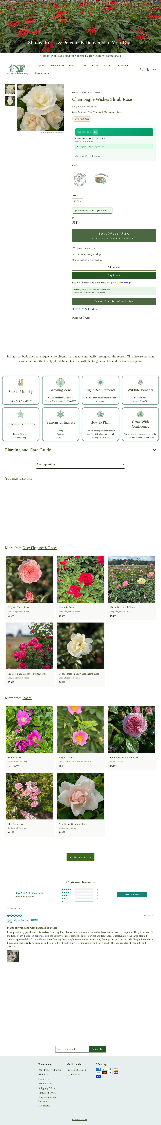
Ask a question (45, 464)
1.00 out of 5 (36, 893)
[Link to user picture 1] (13, 956)
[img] (14, 915)
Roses (95, 65)
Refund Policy (45, 1083)
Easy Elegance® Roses (84, 106)
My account (44, 1105)
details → (129, 301)
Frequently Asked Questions (47, 1099)
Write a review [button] (132, 895)
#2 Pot (77, 201)
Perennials (56, 65)
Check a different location (87, 156)
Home (75, 92)
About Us (43, 1074)
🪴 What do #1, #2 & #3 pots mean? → (92, 210)
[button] (80, 309)
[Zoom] (40, 107)
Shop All (40, 65)
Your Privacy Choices (49, 1070)
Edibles (107, 65)
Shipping (76, 260)
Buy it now (114, 275)
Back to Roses (82, 857)
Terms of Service (47, 1092)
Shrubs (72, 65)
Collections (122, 65)
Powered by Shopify (79, 1120)
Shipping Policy (46, 1088)
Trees (84, 65)
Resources (41, 73)
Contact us (43, 1079)
